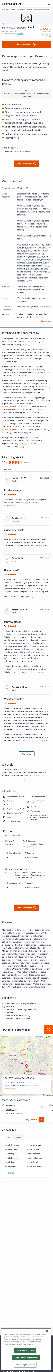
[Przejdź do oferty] (41, 1119)
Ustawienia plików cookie (25, 1365)
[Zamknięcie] (47, 1331)
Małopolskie (21, 9)
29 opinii (20, 34)
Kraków (29, 9)
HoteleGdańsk (32, 1149)
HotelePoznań (11, 1158)
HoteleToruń (32, 1162)
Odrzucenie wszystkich (25, 1350)
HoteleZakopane (12, 1145)
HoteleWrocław (33, 1145)
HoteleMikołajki (33, 1166)
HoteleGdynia (11, 1166)
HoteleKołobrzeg (34, 1158)
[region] (26, 18)
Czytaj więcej (46, 321)
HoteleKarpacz (33, 1154)
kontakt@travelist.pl (10, 406)
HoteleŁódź (10, 1162)
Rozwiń (10, 1173)
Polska (13, 9)
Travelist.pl (5, 9)
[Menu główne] (48, 4)
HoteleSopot (10, 1154)
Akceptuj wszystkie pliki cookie (25, 1358)
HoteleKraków (11, 1149)
